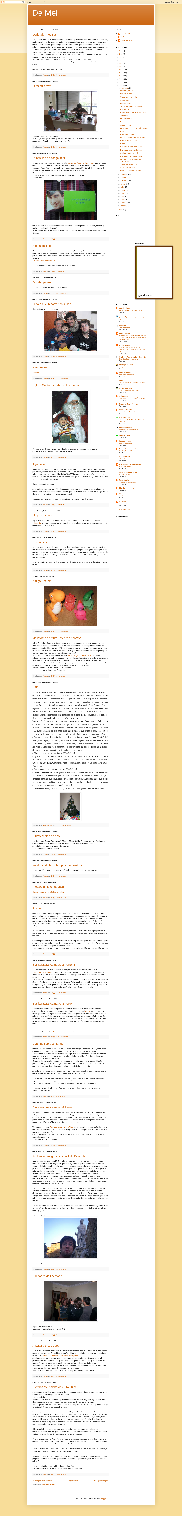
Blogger (103, 1499)
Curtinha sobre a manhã (47, 1043)
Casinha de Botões (126, 410)
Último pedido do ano (46, 836)
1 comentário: (61, 504)
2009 (121, 85)
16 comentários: (61, 1269)
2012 (121, 76)
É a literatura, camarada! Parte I (52, 1107)
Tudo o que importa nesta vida (51, 304)
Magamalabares (42, 515)
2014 (121, 70)
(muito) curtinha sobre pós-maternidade (57, 865)
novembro (124, 175)
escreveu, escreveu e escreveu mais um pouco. (60, 1356)
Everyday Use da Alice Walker (61, 1127)
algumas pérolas (124, 474)
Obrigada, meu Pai (44, 34)
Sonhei (36, 908)
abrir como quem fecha (126, 375)
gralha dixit (123, 326)
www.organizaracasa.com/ (129, 316)
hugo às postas (125, 441)
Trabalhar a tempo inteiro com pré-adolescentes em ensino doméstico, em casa (132, 349)
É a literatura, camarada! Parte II (53, 1003)
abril (122, 196)
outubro (124, 178)
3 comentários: (61, 147)
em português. (55, 1031)
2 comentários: (61, 271)
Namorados (39, 367)
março (123, 200)
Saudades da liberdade (47, 1276)
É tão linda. (36, 523)
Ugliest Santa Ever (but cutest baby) (55, 385)
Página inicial (73, 1481)
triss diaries (123, 494)
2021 (121, 51)
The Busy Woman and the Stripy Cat (132, 357)
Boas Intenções (125, 373)
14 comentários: (61, 954)
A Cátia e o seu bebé (45, 1345)
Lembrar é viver (42, 86)
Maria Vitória (124, 480)
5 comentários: (61, 75)
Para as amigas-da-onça (48, 886)
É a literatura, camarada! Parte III (53, 964)
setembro (124, 181)
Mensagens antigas (100, 1481)
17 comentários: (66, 825)
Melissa (124, 37)
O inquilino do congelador (48, 158)
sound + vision (124, 308)
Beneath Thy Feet (125, 333)
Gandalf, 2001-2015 (125, 451)
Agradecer (39, 464)
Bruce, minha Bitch (125, 466)
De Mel (45, 12)
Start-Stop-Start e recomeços (128, 359)
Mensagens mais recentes (42, 1481)
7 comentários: (61, 854)
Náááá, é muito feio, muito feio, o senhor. (48, 892)
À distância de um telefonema (128, 429)
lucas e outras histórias (128, 472)
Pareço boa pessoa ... (126, 367)
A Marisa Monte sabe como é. (44, 261)
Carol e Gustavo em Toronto (129, 449)
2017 (121, 60)
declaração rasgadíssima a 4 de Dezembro (59, 1156)
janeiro (123, 206)
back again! (123, 504)
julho (123, 187)
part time (122, 496)
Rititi (121, 380)
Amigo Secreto (41, 581)
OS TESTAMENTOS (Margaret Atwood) (132, 382)
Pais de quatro (124, 418)
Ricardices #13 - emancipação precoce (132, 398)
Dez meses (39, 542)
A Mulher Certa (125, 457)
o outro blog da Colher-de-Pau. (79, 656)
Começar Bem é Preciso (128, 404)
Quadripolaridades (126, 365)
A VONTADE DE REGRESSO (130, 464)
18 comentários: (61, 897)
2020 (121, 54)
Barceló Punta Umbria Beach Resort (131, 412)
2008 (121, 210)
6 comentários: (61, 239)
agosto (123, 184)
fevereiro (124, 203)
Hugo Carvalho (126, 33)
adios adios (122, 459)
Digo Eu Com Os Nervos (128, 488)
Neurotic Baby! (125, 435)
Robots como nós (125, 327)
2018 (121, 57)
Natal (35, 687)
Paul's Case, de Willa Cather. (43, 972)
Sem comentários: (62, 293)
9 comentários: (61, 1096)
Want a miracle (124, 345)
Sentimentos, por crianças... (128, 482)
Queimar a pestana (125, 443)
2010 (121, 82)
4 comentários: (61, 457)
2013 (121, 73)
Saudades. (36, 372)
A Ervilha (122, 502)
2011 (121, 79)
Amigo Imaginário (125, 427)
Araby (87, 1011)
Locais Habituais (125, 388)
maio (123, 193)
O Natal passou (42, 282)
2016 (121, 63)
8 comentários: (61, 356)
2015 (121, 67)
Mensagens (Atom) (48, 1485)
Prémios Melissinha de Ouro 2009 (54, 1387)
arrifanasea (123, 396)
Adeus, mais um (42, 245)
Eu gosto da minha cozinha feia (129, 390)
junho (123, 190)
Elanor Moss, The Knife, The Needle (130, 310)
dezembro (124, 88)
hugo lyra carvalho (127, 40)
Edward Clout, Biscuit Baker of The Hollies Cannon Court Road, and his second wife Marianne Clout (132, 337)
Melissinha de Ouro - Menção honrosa (56, 638)
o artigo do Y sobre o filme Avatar (81, 163)
